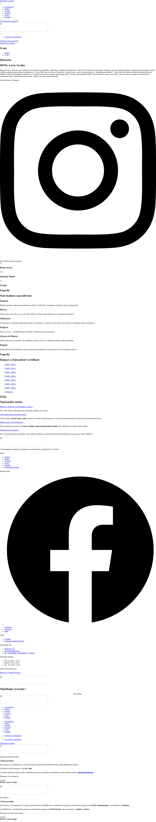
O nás (7, 15)
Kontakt (7, 17)
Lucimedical (9, 7)
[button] (16, 407)
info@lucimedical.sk (85, 772)
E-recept (8, 13)
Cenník (7, 11)
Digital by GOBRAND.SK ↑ (10, 673)
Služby (7, 9)
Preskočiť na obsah (7, 1)
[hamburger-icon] (1, 3)
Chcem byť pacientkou (13, 37)
